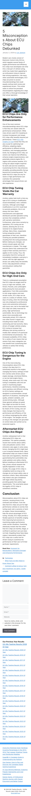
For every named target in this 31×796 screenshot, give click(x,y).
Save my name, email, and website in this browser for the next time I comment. (15, 623)
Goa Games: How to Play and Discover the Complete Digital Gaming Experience (13, 765)
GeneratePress (15, 793)
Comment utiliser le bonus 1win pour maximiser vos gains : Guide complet (15, 568)
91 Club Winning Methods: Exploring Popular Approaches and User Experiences (15, 772)
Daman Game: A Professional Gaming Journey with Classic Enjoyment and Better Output (13, 779)
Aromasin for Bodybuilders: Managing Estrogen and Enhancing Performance (14, 551)
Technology (9, 558)
